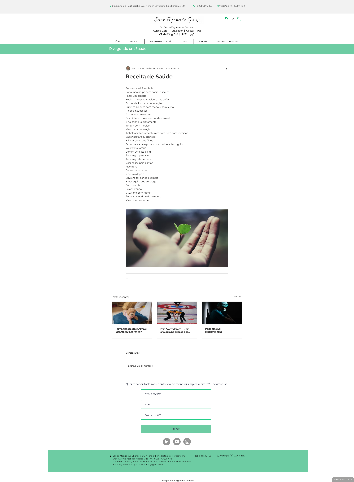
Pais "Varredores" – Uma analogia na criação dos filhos (174, 330)
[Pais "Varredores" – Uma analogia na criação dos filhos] (177, 313)
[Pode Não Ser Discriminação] (222, 313)
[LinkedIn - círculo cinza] (166, 441)
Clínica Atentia (119, 6)
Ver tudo (238, 296)
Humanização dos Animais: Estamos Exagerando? (131, 330)
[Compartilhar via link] (127, 278)
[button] (239, 18)
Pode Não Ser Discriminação (213, 330)
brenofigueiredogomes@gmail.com (144, 464)
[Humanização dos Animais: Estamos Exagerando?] (132, 313)
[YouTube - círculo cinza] (177, 441)
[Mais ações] (226, 68)
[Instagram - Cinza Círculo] (187, 441)
